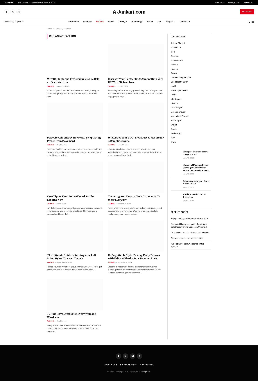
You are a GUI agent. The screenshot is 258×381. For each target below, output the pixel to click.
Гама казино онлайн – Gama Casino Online (196, 182)
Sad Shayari (176, 120)
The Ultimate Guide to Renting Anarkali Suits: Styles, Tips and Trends (71, 257)
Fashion (100, 21)
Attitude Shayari (178, 43)
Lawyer (174, 95)
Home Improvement (179, 90)
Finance (174, 69)
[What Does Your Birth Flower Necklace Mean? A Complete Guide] (136, 118)
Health (111, 21)
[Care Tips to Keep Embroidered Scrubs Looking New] (75, 177)
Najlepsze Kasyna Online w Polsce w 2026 (36, 3)
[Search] (248, 22)
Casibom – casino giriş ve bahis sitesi (194, 195)
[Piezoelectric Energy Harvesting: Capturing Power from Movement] (75, 118)
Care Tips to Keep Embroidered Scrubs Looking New (70, 198)
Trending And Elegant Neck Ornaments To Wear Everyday (134, 198)
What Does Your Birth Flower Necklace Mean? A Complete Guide (136, 139)
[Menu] (253, 22)
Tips (159, 21)
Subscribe (247, 12)
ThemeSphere (144, 372)
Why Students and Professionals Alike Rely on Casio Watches (73, 80)
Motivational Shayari (180, 116)
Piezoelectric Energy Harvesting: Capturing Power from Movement (74, 139)
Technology (136, 21)
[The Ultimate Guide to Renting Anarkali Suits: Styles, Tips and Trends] (75, 236)
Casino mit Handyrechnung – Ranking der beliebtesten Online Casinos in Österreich (196, 168)
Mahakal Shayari (178, 112)
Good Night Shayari (179, 82)
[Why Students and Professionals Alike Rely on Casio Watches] (75, 60)
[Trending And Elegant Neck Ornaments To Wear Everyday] (136, 177)
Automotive (73, 21)
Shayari (169, 21)
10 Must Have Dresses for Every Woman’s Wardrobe (71, 315)
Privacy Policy (233, 3)
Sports (174, 129)
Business (87, 21)
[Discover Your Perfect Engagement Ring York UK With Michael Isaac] (136, 60)
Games (174, 73)
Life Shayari (176, 99)
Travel (150, 21)
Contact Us (247, 3)
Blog (173, 52)
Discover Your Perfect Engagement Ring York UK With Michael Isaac (135, 80)
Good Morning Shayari (181, 77)
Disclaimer (219, 3)
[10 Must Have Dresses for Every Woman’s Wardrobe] (75, 295)
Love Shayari (176, 107)
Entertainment (177, 60)
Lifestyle (123, 21)
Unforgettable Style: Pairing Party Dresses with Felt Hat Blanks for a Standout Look (134, 257)
